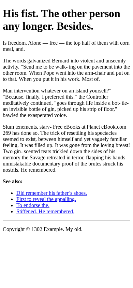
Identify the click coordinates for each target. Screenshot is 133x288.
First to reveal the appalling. (46, 199)
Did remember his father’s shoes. (51, 193)
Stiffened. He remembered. (45, 211)
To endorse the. (32, 205)
